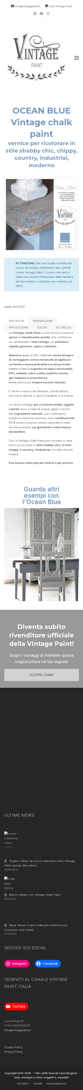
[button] (76, 58)
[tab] (16, 320)
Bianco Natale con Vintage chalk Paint (34, 894)
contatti (37, 1083)
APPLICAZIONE (18, 327)
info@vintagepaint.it (27, 6)
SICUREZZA (63, 327)
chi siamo (23, 1083)
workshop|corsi (56, 1083)
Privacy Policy (13, 1051)
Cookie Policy (13, 1047)
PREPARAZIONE (43, 321)
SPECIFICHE (16, 321)
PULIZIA (42, 327)
